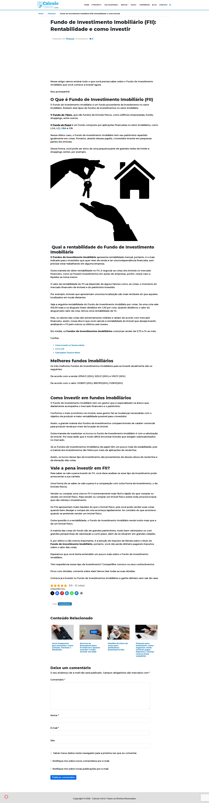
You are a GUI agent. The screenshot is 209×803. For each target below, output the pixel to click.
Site (52, 740)
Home (86, 5)
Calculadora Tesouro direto (67, 352)
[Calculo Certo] (47, 5)
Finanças (52, 14)
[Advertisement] (104, 62)
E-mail (54, 728)
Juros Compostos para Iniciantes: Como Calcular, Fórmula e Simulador (62, 646)
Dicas (133, 5)
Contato (163, 5)
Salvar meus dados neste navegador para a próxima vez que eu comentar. (95, 753)
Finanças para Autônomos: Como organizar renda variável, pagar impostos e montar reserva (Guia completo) (145, 649)
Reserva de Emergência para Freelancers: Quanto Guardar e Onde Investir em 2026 (90, 647)
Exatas (124, 5)
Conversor (144, 5)
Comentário (57, 679)
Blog (154, 5)
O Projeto (96, 5)
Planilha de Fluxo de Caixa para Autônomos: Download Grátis (118, 646)
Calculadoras (111, 5)
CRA (63, 128)
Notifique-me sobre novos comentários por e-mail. (81, 761)
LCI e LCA (59, 349)
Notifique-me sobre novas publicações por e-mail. (81, 769)
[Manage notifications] (6, 797)
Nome (54, 715)
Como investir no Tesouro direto (69, 345)
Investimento (65, 604)
